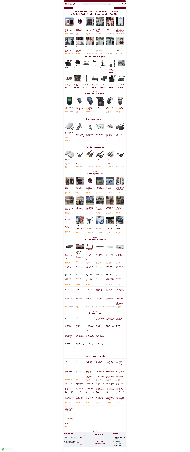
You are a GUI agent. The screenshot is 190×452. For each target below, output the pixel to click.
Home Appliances (67, 185)
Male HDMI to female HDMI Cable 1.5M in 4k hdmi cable (100, 328)
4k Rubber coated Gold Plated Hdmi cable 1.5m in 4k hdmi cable (100, 346)
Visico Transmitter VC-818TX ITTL (69, 108)
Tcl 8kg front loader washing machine (109, 227)
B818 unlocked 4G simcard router (68, 299)
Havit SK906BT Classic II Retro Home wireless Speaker (100, 188)
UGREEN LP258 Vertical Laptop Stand (99, 134)
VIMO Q (75, 69)
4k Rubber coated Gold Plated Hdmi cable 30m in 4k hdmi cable (69, 346)
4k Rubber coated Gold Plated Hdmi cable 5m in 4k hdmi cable (110, 328)
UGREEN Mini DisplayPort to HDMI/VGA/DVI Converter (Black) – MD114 (109, 135)
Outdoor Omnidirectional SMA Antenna (68, 278)
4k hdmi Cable (67, 325)
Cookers (66, 205)
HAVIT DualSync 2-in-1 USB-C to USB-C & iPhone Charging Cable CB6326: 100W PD (120, 30)
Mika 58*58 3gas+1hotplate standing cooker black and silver (80, 208)
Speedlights (97, 107)
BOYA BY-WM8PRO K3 (111, 70)
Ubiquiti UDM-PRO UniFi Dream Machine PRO (110, 255)
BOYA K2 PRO (85, 84)
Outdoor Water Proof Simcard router (79, 299)
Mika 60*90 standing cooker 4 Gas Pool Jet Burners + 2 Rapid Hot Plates (89, 209)
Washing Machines (108, 225)
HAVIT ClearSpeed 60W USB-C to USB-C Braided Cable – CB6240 (99, 49)
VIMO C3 (67, 69)
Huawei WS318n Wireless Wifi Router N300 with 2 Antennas (110, 278)
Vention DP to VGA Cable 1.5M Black (89, 161)
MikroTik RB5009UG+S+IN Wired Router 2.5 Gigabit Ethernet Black (69, 256)
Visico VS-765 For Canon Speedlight (99, 109)
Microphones (67, 67)
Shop (81, 444)
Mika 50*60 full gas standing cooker (109, 208)
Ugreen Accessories (68, 131)
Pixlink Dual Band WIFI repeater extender (89, 299)
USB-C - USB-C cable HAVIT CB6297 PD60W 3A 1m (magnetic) (79, 49)
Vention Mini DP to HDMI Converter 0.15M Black (120, 162)
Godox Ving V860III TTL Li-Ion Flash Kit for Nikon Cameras (120, 108)
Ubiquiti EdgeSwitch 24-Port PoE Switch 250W (100, 255)
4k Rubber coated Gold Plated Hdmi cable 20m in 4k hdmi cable (80, 346)
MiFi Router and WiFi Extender (68, 253)
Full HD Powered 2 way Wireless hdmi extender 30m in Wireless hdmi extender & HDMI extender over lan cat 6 (120, 374)
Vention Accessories (68, 159)
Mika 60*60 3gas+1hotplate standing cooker (120, 208)
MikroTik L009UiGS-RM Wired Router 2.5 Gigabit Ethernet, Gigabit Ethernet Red (79, 255)
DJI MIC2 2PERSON (76, 85)
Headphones (118, 46)
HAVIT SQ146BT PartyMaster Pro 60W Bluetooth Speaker (79, 29)
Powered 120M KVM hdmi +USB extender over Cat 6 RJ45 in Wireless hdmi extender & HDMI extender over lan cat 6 (90, 374)
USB (96, 26)
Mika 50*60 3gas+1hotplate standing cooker (68, 227)
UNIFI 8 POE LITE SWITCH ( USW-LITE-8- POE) (120, 256)
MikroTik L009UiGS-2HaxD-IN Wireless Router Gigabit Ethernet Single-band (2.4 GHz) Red (90, 257)
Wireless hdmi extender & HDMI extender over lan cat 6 (69, 369)
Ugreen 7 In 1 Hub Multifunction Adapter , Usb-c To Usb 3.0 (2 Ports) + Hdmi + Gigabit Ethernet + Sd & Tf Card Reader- (80, 136)
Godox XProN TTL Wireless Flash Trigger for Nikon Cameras (89, 108)
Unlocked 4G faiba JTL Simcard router (120, 277)
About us (81, 440)
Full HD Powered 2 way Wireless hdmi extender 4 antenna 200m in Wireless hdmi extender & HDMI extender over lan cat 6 (110, 374)
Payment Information (99, 441)
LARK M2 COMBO (86, 69)
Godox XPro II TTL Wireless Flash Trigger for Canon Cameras (79, 108)
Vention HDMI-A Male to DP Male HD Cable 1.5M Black (110, 162)
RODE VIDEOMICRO (67, 85)
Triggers (66, 105)
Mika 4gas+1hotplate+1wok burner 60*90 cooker (99, 208)
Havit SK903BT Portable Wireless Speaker (79, 188)
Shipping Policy (98, 439)
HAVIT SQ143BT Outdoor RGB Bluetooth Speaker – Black (90, 29)
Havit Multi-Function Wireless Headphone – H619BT (120, 49)
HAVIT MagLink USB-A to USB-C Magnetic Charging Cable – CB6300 (100, 30)
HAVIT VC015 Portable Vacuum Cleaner (110, 188)
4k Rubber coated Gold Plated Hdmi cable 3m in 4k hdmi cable (120, 328)
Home (81, 437)
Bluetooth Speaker (68, 26)
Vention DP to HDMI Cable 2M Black (99, 161)
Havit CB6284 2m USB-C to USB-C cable (90, 48)
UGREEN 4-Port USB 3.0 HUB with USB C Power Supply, (89, 134)
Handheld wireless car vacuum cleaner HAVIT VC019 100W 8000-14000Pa (120, 189)
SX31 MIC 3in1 (120, 69)
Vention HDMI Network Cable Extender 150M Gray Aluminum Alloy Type (69, 162)
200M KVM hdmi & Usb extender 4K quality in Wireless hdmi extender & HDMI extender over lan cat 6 (69, 421)
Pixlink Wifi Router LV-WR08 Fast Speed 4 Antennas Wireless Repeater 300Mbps (89, 278)
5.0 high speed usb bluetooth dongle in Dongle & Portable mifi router (110, 300)
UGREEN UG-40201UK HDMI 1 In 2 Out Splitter (120, 134)
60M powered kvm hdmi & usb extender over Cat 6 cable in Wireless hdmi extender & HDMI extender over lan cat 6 (80, 397)
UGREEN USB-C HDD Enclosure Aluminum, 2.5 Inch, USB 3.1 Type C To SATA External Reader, (69, 135)
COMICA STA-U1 (103, 69)
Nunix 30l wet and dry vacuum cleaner (89, 227)
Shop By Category (68, 7)
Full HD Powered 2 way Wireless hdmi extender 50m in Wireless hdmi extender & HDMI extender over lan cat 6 (100, 374)
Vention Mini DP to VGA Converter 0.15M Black (79, 162)
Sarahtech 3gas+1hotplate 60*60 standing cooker (69, 208)
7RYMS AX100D (94, 69)
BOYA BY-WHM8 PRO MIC (95, 85)
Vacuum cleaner (108, 186)
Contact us (82, 442)
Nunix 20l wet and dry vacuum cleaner (99, 227)
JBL (86, 26)
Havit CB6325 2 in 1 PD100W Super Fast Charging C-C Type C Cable (69, 49)
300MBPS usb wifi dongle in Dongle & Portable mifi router (99, 299)
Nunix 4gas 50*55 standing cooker (119, 227)
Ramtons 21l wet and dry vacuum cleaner (79, 227)
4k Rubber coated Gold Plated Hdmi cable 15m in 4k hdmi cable (90, 346)
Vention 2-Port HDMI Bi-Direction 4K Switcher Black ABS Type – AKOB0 (90, 328)
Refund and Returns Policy (100, 443)
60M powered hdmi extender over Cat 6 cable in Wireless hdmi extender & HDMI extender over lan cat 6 (90, 397)
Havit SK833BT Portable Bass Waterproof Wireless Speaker (68, 30)
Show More (95, 91)
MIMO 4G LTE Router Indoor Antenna (79, 277)
